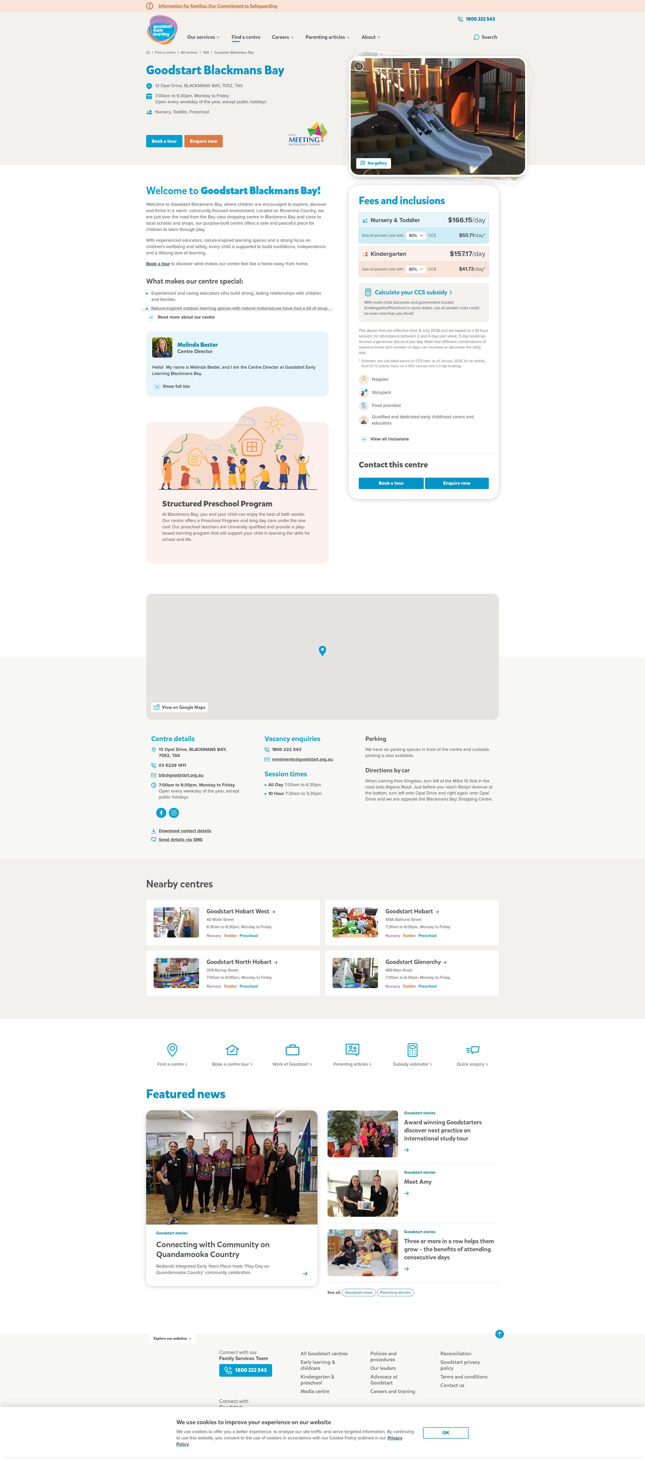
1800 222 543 (480, 19)
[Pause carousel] (359, 66)
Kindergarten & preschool (317, 1379)
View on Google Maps (183, 707)
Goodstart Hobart (239, 911)
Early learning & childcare (318, 1365)
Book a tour (164, 141)
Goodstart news (359, 1293)
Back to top (499, 1334)
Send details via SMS (181, 840)
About (369, 37)
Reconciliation (455, 1353)
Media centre (315, 1391)
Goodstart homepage (163, 29)
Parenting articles (325, 37)
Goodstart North (240, 962)
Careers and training (392, 1391)
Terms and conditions (464, 1376)
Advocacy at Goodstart (384, 1379)
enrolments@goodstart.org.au (302, 759)
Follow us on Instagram (174, 813)
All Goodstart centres (324, 1353)
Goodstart (409, 911)
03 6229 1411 (172, 765)
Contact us (452, 1385)
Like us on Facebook (161, 813)
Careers (280, 37)
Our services (201, 37)
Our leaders (383, 1368)
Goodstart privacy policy (460, 1365)
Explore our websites (170, 1338)
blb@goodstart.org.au (181, 775)
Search (489, 37)
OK (445, 1433)
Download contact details (185, 831)
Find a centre (246, 37)
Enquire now (203, 141)
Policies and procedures (383, 1356)
